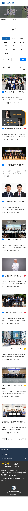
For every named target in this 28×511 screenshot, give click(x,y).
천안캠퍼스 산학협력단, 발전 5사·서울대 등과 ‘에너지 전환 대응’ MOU (15, 239)
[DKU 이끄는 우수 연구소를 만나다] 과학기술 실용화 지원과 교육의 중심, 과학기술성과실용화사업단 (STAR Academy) (14, 312)
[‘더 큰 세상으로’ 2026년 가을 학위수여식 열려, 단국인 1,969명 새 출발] (14, 82)
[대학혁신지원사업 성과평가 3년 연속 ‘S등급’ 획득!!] (14, 118)
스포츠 (6, 53)
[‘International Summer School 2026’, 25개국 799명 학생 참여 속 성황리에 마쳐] (14, 339)
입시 (14, 46)
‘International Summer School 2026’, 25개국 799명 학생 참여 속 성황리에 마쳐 (12, 349)
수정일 (23, 69)
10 (21, 439)
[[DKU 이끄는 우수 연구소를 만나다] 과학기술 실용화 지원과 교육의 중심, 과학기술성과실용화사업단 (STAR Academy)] (14, 302)
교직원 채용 (7, 465)
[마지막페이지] (25, 439)
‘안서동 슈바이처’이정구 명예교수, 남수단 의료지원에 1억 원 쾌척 (14, 276)
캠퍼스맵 (16, 465)
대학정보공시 (16, 463)
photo (13, 38)
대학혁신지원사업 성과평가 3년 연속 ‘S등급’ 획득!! (14, 128)
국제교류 (14, 42)
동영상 (21, 38)
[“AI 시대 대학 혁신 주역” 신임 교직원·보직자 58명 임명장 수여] (14, 375)
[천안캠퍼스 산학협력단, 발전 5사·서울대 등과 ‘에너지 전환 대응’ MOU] (14, 229)
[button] (4, 20)
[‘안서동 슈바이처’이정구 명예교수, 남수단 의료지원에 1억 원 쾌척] (14, 266)
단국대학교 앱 (8, 466)
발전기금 (22, 42)
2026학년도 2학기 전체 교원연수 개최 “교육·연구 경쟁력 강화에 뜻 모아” (15, 165)
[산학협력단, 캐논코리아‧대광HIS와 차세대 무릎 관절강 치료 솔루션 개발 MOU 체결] (14, 412)
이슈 (6, 46)
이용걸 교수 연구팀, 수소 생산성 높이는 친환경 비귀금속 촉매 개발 (15, 202)
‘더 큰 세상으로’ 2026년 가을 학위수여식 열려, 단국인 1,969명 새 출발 (15, 92)
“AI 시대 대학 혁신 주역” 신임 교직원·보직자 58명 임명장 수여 (12, 385)
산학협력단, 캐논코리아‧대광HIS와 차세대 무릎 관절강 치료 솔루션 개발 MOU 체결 (14, 422)
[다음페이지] (23, 439)
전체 (6, 38)
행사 (22, 49)
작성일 (22, 67)
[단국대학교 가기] (8, 3)
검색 (23, 59)
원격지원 (17, 466)
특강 (22, 46)
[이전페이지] (5, 439)
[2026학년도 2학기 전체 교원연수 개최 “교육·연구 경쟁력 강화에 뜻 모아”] (14, 155)
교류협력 (6, 42)
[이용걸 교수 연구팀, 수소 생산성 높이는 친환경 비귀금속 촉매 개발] (14, 191)
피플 (6, 49)
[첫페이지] (3, 439)
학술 (14, 49)
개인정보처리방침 (5, 463)
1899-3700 (12, 475)
